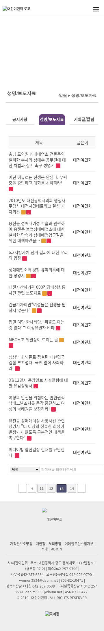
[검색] (95, 469)
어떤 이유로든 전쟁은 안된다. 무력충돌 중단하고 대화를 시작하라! (38, 180)
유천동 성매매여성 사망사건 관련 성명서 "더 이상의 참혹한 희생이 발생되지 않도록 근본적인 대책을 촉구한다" (37, 429)
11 (42, 488)
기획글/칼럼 (84, 119)
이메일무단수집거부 (79, 543)
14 (72, 488)
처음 (22, 488)
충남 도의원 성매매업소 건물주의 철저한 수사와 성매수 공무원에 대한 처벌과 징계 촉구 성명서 (37, 159)
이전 (32, 488)
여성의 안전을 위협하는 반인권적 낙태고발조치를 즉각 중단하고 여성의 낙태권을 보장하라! (37, 403)
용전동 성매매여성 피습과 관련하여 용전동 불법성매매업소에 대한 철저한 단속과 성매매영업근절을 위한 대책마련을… (37, 231)
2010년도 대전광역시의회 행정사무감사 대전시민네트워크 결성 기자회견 (37, 205)
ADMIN (56, 548)
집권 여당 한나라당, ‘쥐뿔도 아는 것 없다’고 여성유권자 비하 (36, 324)
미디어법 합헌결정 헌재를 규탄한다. (37, 452)
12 (51, 488)
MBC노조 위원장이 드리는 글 (34, 339)
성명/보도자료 (52, 119)
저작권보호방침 (21, 543)
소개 (44, 548)
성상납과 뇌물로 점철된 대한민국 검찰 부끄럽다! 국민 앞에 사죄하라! (37, 362)
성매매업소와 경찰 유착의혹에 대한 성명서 (37, 272)
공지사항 (19, 119)
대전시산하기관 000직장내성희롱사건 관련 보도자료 (37, 290)
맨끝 (81, 488)
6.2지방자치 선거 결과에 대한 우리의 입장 (38, 255)
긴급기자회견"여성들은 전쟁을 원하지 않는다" (37, 307)
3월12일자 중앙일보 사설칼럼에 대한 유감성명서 (38, 383)
